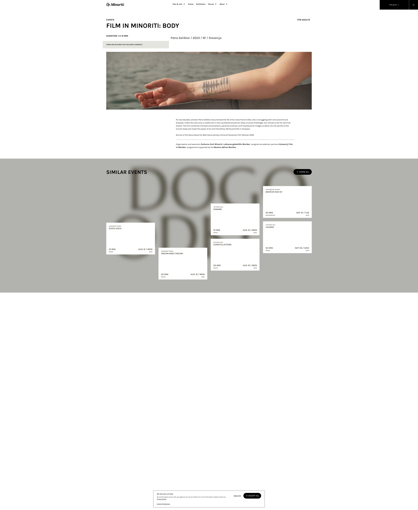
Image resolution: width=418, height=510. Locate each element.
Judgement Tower (115, 226)
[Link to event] (130, 238)
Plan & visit (177, 4)
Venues (211, 4)
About (222, 4)
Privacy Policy (161, 499)
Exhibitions (200, 4)
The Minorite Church (273, 189)
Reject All (237, 496)
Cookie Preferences (163, 504)
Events (190, 4)
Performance (270, 215)
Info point (393, 5)
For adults (303, 20)
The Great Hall (218, 207)
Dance (111, 252)
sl (414, 5)
